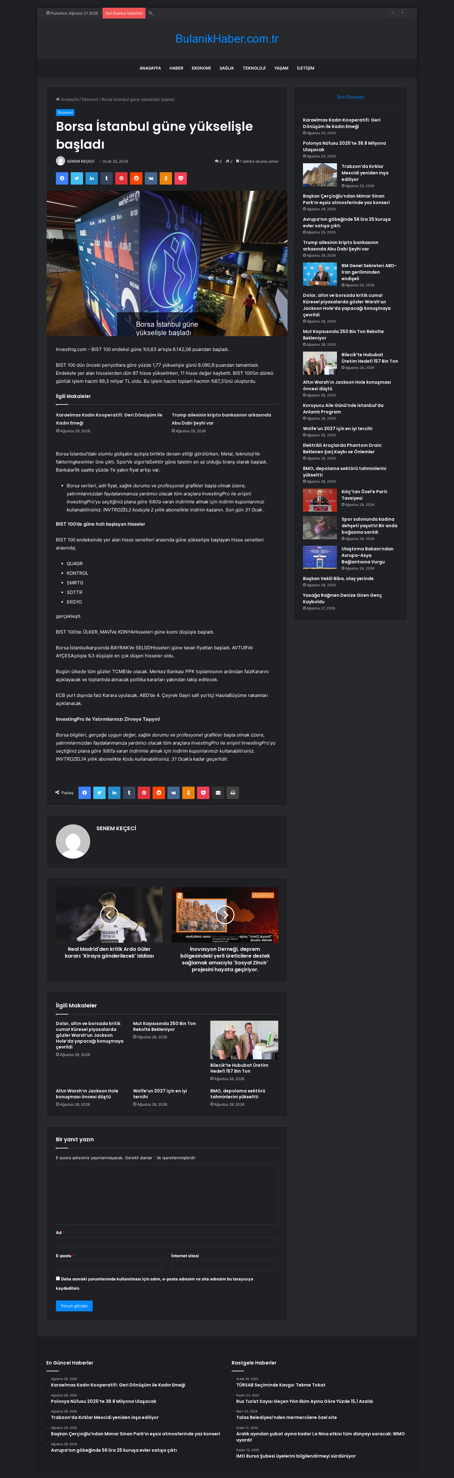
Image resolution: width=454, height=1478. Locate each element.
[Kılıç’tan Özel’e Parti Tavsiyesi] (320, 500)
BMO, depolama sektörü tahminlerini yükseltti (237, 1094)
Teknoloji (254, 68)
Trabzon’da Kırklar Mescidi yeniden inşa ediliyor (194, 13)
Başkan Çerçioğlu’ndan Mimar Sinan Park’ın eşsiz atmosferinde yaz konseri (346, 199)
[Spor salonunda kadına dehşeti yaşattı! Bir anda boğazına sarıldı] (320, 527)
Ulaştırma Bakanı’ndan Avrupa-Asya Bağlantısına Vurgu (367, 555)
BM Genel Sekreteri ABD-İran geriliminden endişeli (369, 272)
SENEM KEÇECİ (80, 161)
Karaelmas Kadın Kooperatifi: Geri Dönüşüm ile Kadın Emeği (341, 123)
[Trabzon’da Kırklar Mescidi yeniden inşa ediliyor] (320, 174)
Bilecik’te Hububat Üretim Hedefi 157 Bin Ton (239, 1068)
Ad (60, 1232)
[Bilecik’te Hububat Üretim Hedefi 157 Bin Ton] (244, 1040)
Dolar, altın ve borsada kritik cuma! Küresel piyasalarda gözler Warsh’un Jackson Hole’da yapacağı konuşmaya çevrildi (90, 1035)
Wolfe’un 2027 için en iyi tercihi (160, 1094)
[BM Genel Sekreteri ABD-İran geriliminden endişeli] (320, 274)
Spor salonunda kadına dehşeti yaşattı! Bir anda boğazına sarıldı (369, 525)
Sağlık (227, 68)
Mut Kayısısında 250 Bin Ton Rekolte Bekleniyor (164, 1026)
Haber (176, 68)
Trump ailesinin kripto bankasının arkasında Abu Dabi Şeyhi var (340, 245)
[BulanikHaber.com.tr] (227, 38)
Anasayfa (150, 68)
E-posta (65, 1255)
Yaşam (281, 68)
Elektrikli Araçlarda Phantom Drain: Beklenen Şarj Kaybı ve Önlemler (342, 448)
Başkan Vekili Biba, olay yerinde (338, 578)
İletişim (305, 68)
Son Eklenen (350, 97)
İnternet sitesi (185, 1255)
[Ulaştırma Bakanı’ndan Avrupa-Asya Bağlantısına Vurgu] (320, 557)
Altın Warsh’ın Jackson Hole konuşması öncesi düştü (87, 1094)
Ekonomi (201, 68)
